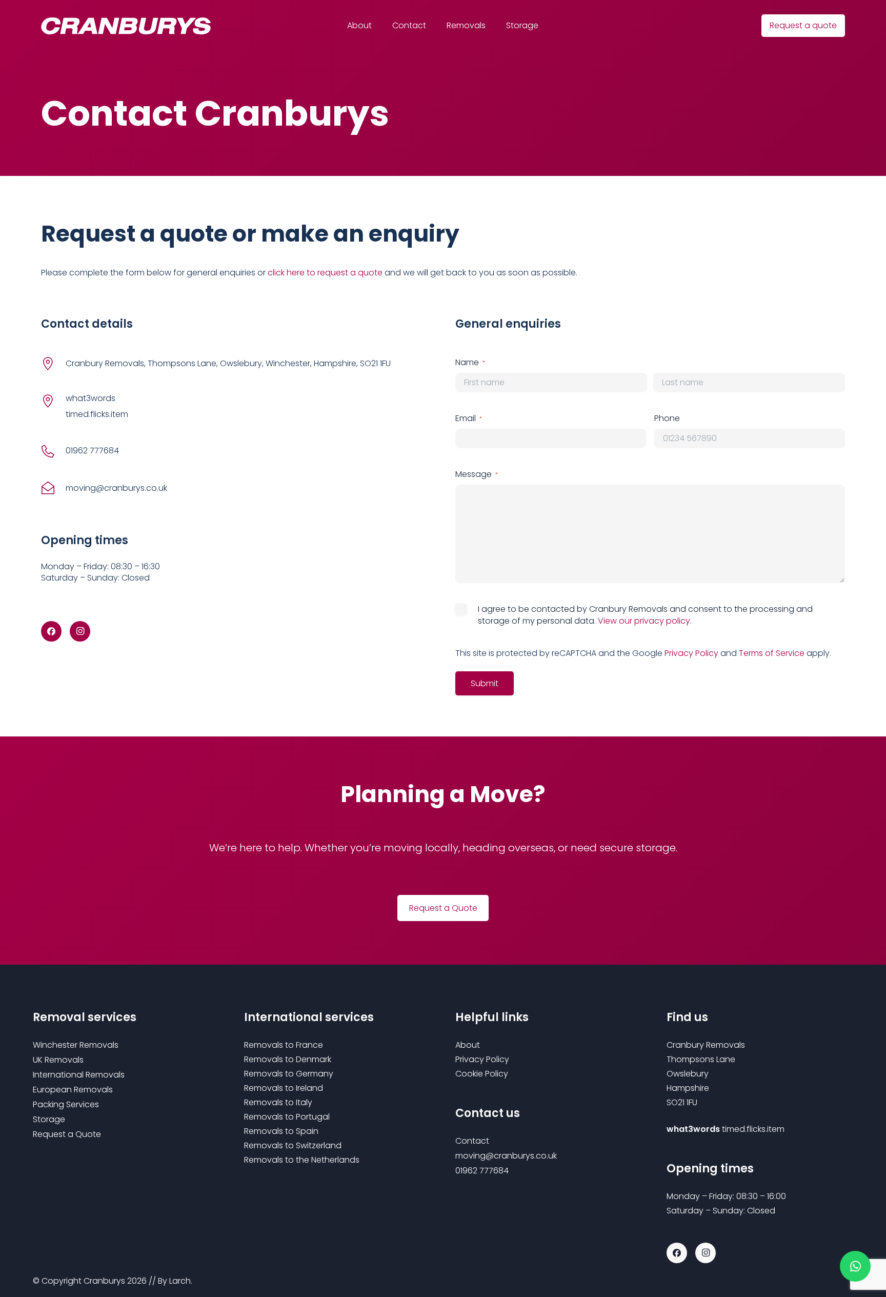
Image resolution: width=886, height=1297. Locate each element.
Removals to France (283, 1045)
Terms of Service (771, 653)
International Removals (79, 1075)
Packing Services (66, 1104)
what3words (90, 398)
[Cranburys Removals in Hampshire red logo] (126, 25)
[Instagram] (80, 631)
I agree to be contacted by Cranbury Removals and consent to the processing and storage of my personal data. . (645, 615)
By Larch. (175, 1281)
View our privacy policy (644, 621)
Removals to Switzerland (292, 1145)
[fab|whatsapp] (855, 1266)
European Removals (73, 1089)
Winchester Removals (75, 1045)
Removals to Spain (281, 1131)
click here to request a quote (325, 272)
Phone (667, 418)
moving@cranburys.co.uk (116, 488)
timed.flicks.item (753, 1129)
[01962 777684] (53, 451)
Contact (472, 1141)
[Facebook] (51, 631)
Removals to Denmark (287, 1059)
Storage (49, 1119)
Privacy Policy (691, 653)
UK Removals (58, 1060)
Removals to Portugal (287, 1117)
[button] (491, 25)
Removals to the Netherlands (301, 1160)
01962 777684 (92, 450)
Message (476, 474)
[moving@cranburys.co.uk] (53, 488)
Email (468, 418)
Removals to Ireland (283, 1088)
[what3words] (53, 400)
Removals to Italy (278, 1102)
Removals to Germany (288, 1074)
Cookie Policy (481, 1074)
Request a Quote (67, 1134)
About (467, 1045)
